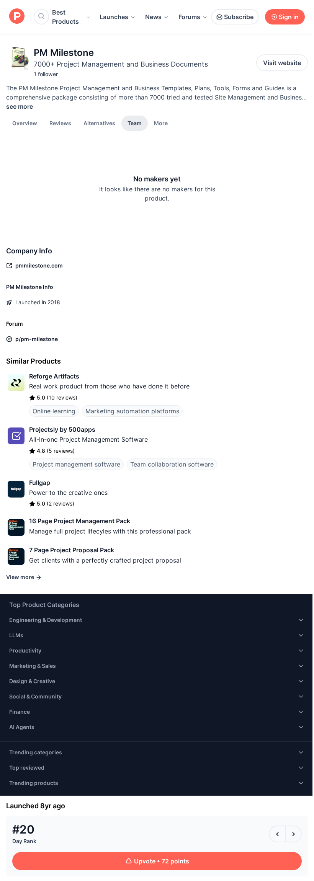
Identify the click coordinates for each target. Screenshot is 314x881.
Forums (189, 17)
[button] (161, 123)
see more (19, 106)
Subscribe (238, 17)
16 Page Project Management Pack (79, 521)
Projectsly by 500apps (62, 429)
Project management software (76, 464)
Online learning (54, 411)
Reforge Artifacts (54, 376)
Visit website (282, 63)
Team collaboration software (172, 464)
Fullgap (39, 482)
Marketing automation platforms (132, 411)
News (153, 17)
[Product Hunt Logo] (17, 16)
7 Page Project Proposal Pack (71, 550)
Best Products (65, 16)
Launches (114, 17)
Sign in (289, 17)
